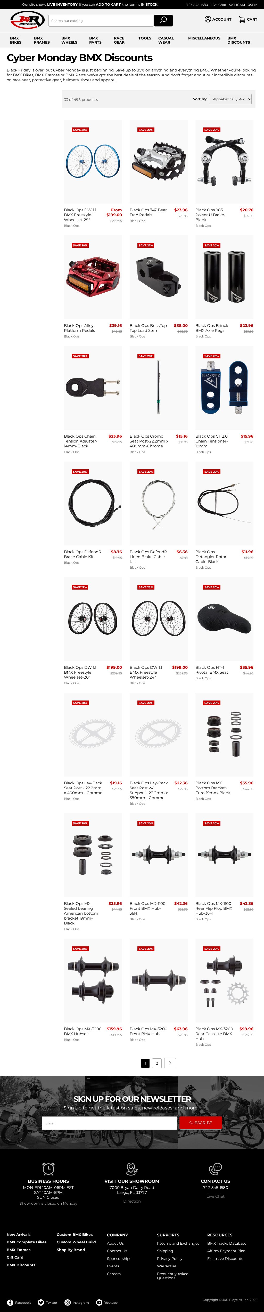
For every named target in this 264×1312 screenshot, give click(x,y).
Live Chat (218, 5)
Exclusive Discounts (225, 1259)
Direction (132, 1201)
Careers (114, 1274)
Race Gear (119, 40)
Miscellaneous (204, 38)
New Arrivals (18, 1235)
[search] (163, 21)
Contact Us (117, 1251)
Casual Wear (166, 40)
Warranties (167, 1266)
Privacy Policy (170, 1259)
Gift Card (15, 1257)
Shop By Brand (71, 1250)
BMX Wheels (69, 40)
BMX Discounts (238, 40)
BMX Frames (42, 40)
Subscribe (200, 1122)
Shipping (165, 1251)
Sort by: (200, 99)
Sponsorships (119, 1259)
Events (113, 1266)
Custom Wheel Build (76, 1242)
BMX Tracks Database (226, 1243)
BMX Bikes (15, 40)
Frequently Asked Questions (172, 1276)
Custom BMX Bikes (75, 1235)
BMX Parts (95, 40)
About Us (115, 1243)
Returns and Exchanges (178, 1243)
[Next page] (170, 1063)
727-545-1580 (197, 5)
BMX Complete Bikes (26, 1242)
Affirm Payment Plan (226, 1251)
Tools (144, 38)
